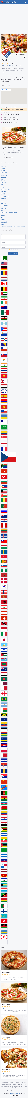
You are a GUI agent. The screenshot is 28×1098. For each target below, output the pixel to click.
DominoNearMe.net (15, 1093)
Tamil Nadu (4, 188)
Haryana (3, 170)
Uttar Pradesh (4, 181)
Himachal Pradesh (5, 189)
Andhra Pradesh (5, 196)
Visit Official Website (8, 157)
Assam (2, 207)
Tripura (3, 214)
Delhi (2, 186)
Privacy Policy (17, 1090)
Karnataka (3, 168)
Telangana (3, 177)
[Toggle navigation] (25, 2)
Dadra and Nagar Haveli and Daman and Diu (13, 226)
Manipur (3, 215)
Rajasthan (11, 66)
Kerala (2, 201)
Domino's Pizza (6, 972)
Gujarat (3, 194)
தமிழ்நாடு (3, 193)
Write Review (21, 54)
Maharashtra (4, 167)
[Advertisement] (14, 20)
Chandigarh (4, 172)
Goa (2, 184)
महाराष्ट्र (2, 217)
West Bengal (4, 182)
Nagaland (3, 208)
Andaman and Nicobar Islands (9, 212)
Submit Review (13, 253)
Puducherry (4, 221)
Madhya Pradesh (5, 191)
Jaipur (19, 66)
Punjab (2, 174)
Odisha (2, 210)
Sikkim (2, 224)
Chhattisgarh (4, 205)
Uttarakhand (4, 175)
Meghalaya (4, 222)
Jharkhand (3, 203)
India (4, 66)
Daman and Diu (5, 200)
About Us (9, 1090)
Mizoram (3, 219)
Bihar (2, 179)
